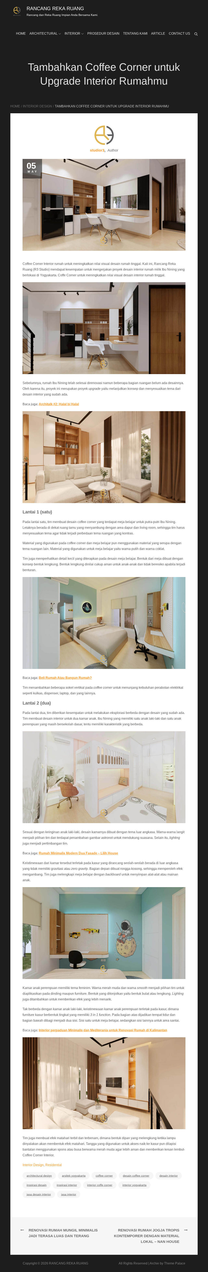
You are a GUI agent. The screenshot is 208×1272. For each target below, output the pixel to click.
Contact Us (179, 33)
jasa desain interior (39, 1194)
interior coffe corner (99, 1185)
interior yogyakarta (134, 1185)
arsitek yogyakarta (74, 1175)
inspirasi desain (37, 1185)
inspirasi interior (67, 1185)
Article (158, 33)
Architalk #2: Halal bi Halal (59, 404)
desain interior (168, 1175)
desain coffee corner (136, 1175)
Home (21, 33)
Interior (72, 33)
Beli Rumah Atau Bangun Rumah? (65, 678)
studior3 (97, 150)
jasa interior (68, 1194)
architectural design (39, 1175)
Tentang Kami (135, 33)
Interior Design (33, 1165)
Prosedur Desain (103, 33)
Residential (53, 1165)
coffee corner (104, 1175)
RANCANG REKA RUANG (55, 8)
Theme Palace (174, 1263)
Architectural (43, 33)
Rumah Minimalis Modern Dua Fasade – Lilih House (78, 853)
